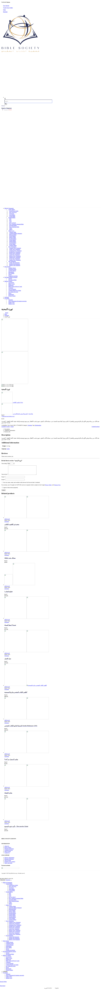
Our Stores (6, 5)
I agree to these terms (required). (10, 487)
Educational (11, 272)
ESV (10, 220)
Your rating (4, 463)
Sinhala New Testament (14, 257)
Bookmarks (11, 294)
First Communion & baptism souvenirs (18, 301)
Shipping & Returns (9, 848)
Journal (10, 278)
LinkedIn (3, 426)
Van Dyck (11, 213)
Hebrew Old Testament (14, 265)
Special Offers (3, 981)
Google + (8, 426)
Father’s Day (12, 302)
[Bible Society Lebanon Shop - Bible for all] (20, 51)
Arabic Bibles (12, 209)
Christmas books (12, 269)
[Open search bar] (5, 99)
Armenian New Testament (15, 250)
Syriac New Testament (14, 258)
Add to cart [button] (7, 519)
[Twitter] (96, 14)
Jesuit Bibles (12, 215)
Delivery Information (9, 857)
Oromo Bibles (12, 240)
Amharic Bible (12, 232)
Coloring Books (12, 270)
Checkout (8, 880)
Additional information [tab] (9, 430)
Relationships (38, 425)
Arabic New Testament (14, 249)
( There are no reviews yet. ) (8, 416)
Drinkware (11, 285)
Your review (4, 474)
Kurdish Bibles (12, 238)
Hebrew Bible (12, 237)
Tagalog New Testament (15, 260)
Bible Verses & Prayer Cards (15, 286)
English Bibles (12, 217)
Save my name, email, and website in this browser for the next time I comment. (21, 482)
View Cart (3, 880)
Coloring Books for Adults (15, 290)
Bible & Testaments (9, 208)
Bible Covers (12, 284)
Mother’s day (12, 303)
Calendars (11, 288)
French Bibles (12, 236)
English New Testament (14, 252)
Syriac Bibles (12, 244)
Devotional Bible (12, 280)
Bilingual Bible (12, 234)
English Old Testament (14, 264)
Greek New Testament (14, 254)
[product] (52, 507)
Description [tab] (7, 429)
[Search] (5, 104)
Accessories (11, 282)
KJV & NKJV (12, 223)
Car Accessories (12, 289)
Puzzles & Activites (13, 276)
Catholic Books (12, 268)
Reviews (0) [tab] (7, 431)
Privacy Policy (48, 485)
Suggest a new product (9, 861)
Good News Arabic (13, 211)
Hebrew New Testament (15, 256)
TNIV (10, 228)
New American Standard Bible (16, 224)
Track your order (8, 863)
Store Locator (7, 851)
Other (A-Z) (11, 230)
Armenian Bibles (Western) (15, 233)
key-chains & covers (13, 292)
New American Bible (14, 227)
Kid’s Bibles (11, 273)
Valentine (11, 299)
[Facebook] (99, 14)
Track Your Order (8, 8)
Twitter (93, 426)
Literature (6, 297)
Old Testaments (12, 261)
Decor (10, 293)
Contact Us (7, 852)
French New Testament (14, 253)
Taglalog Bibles (13, 245)
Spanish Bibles (12, 242)
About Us (6, 846)
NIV (10, 219)
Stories (10, 274)
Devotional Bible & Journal (10, 277)
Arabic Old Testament (14, 262)
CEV (10, 221)
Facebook (97, 426)
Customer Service (8, 850)
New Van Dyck (13, 212)
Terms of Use (57, 485)
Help (4, 10)
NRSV (10, 229)
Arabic (8, 448)
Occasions (6, 298)
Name (3, 477)
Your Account (7, 860)
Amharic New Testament (15, 248)
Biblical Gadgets (8, 281)
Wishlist (5, 12)
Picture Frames (12, 295)
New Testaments (12, 246)
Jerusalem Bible (13, 225)
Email (12, 426)
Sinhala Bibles (12, 241)
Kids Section (7, 266)
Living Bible (12, 216)
